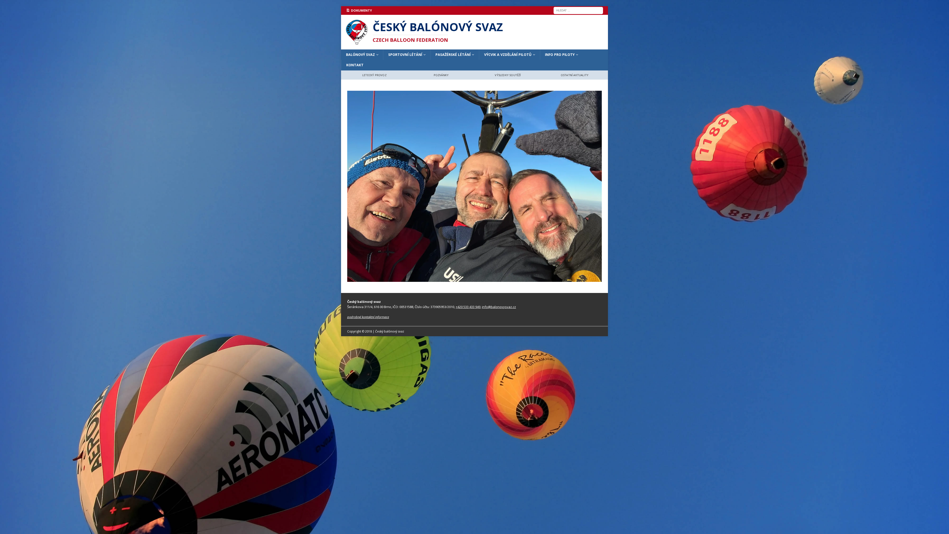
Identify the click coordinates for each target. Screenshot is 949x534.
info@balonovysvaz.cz (499, 307)
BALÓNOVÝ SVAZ (360, 54)
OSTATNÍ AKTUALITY (574, 75)
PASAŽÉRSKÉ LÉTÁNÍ (453, 54)
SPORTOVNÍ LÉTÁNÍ (405, 54)
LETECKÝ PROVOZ (374, 75)
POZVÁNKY (441, 75)
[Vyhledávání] (578, 10)
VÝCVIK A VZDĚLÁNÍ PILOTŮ (508, 54)
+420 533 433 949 (468, 307)
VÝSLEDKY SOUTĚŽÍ (508, 75)
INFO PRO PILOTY (560, 54)
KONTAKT (355, 65)
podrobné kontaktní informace (368, 317)
